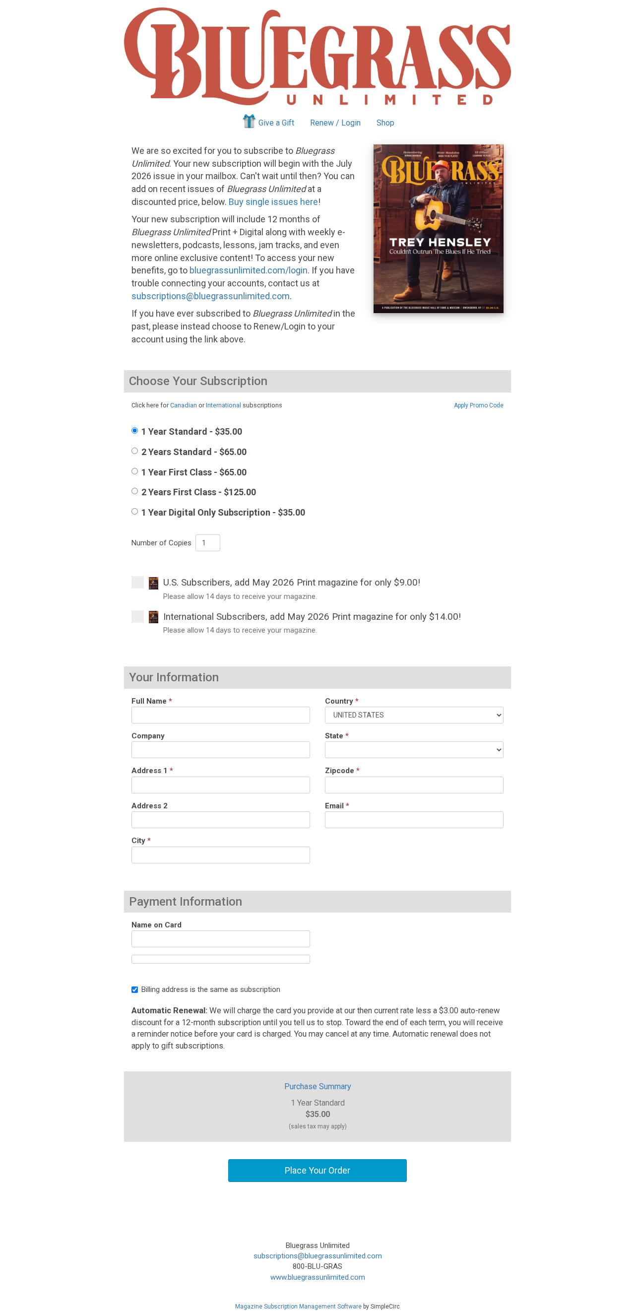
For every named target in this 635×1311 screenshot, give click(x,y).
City (141, 840)
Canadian (183, 405)
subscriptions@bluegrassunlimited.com (210, 296)
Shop (385, 123)
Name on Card (156, 924)
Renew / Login (335, 123)
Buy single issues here (273, 202)
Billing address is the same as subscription (210, 989)
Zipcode (342, 770)
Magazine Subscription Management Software (298, 1306)
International (223, 405)
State (337, 735)
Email (337, 805)
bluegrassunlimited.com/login (249, 270)
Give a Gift (276, 123)
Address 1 (152, 770)
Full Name (151, 701)
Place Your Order (317, 1170)
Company (148, 735)
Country (342, 701)
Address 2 (149, 805)
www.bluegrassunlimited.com (317, 1277)
